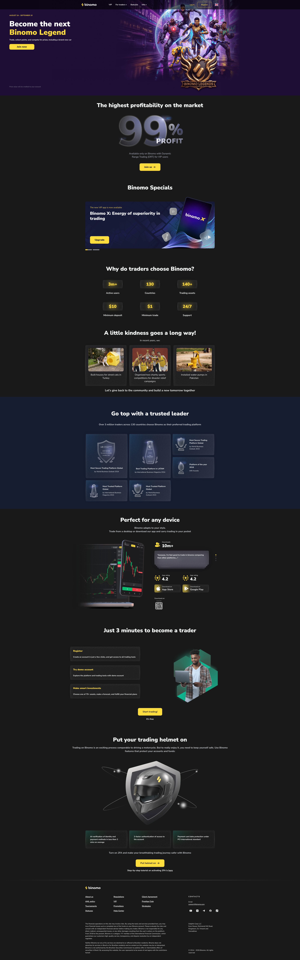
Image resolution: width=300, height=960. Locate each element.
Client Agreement (149, 896)
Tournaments (91, 906)
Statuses (134, 4)
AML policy (90, 901)
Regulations (119, 896)
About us (89, 896)
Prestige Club (148, 901)
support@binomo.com (196, 904)
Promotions (119, 906)
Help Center (119, 911)
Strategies (146, 906)
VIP (110, 4)
